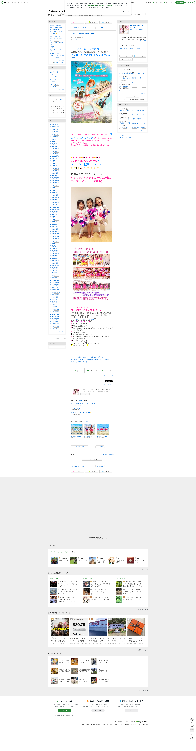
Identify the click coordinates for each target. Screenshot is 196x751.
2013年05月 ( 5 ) (54, 319)
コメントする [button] (93, 370)
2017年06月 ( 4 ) (54, 202)
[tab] (60, 552)
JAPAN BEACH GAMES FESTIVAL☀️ (81, 412)
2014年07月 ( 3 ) (55, 285)
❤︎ (86, 345)
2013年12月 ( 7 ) (54, 302)
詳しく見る (98, 710)
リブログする (107, 370)
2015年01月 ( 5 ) (54, 270)
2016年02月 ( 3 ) (54, 238)
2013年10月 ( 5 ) (54, 307)
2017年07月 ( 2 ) (54, 200)
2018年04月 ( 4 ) (55, 178)
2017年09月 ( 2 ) (54, 195)
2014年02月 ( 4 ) (55, 297)
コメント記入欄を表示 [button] (107, 454)
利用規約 (105, 724)
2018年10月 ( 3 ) (54, 166)
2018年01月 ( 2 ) (54, 185)
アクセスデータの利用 (117, 724)
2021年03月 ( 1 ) (54, 124)
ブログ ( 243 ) (54, 72)
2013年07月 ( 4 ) (55, 314)
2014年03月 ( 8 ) (55, 294)
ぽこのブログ (123, 90)
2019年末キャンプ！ (55, 53)
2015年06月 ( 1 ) (54, 258)
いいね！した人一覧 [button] (107, 375)
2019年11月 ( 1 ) (54, 141)
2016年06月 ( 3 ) (54, 229)
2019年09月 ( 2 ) (54, 146)
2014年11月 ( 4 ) (54, 275)
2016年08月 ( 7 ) (54, 224)
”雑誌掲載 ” (53, 47)
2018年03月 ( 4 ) (55, 180)
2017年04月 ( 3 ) (55, 207)
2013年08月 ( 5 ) (54, 311)
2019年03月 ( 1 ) (54, 153)
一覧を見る (143, 93)
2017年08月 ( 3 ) (54, 197)
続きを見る (143, 40)
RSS (122, 135)
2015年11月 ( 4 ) (54, 246)
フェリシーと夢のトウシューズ (83, 33)
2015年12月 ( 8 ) (54, 243)
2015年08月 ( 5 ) (54, 253)
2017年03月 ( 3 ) (55, 209)
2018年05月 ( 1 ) (54, 175)
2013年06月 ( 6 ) (54, 316)
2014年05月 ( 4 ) (55, 290)
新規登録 (180, 2)
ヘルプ (146, 724)
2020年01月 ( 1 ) (54, 136)
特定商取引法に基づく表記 (133, 724)
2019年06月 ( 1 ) (54, 151)
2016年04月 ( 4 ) (55, 234)
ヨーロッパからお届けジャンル (60, 552)
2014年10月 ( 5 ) (54, 277)
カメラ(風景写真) (121, 578)
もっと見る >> (74, 417)
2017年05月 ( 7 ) (54, 204)
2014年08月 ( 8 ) (54, 282)
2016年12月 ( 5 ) (54, 217)
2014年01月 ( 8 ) (54, 299)
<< (53, 99)
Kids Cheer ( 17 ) (54, 84)
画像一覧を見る (60, 62)
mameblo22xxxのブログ (126, 86)
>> (61, 99)
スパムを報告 (85, 724)
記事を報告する (108, 384)
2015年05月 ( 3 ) (54, 260)
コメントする (93, 459)
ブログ (78, 39)
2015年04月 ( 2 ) (54, 263)
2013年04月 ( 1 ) (54, 321)
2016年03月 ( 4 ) (55, 236)
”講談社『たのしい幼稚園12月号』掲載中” (57, 56)
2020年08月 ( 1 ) (54, 129)
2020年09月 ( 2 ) (55, 127)
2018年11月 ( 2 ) (54, 163)
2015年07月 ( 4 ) (54, 256)
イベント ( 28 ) (54, 77)
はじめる (64, 710)
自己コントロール (55, 36)
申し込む (131, 710)
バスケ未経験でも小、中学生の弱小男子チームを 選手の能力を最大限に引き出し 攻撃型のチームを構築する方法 (132, 119)
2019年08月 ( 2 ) (54, 148)
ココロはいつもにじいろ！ (126, 82)
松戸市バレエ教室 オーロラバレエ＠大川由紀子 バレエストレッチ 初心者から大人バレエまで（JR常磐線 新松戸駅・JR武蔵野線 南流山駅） (132, 127)
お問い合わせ (96, 724)
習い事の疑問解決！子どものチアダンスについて (84, 403)
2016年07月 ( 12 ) (55, 226)
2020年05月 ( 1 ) (54, 132)
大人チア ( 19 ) (54, 79)
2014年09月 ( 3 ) (55, 280)
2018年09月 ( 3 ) (54, 168)
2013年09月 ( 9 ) (54, 309)
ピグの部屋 (141, 29)
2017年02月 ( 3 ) (54, 212)
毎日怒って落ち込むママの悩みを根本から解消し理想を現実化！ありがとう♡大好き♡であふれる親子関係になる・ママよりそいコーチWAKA (132, 73)
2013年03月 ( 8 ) (55, 324)
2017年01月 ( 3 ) (54, 214)
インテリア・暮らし (89, 578)
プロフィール (133, 29)
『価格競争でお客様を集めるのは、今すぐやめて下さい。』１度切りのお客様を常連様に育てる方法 (132, 123)
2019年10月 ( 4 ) (54, 144)
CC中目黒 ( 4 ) (54, 81)
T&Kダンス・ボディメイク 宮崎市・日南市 (131, 110)
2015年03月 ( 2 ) (54, 265)
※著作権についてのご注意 (125, 137)
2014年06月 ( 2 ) (54, 287)
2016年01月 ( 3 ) (54, 241)
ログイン (190, 2)
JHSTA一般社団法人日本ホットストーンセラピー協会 (132, 115)
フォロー (86, 394)
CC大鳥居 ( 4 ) (54, 74)
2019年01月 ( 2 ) (54, 158)
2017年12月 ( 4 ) (54, 187)
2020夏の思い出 (75, 408)
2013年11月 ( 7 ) (54, 304)
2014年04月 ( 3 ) (55, 292)
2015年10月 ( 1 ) (54, 248)
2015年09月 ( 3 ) (54, 251)
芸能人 (74, 552)
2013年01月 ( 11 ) (55, 328)
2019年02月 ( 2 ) (54, 156)
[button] (192, 738)
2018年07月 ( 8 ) (54, 173)
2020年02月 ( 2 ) (55, 134)
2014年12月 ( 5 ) (54, 272)
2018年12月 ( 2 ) (54, 161)
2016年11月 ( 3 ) (54, 219)
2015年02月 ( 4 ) (54, 268)
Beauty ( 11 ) (53, 86)
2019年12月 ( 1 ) (54, 139)
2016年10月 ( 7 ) (54, 221)
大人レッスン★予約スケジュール (83, 319)
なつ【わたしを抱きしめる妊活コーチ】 (130, 78)
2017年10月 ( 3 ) (54, 192)
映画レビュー (54, 578)
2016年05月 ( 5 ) (54, 231)
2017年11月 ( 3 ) (54, 190)
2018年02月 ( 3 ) (54, 183)
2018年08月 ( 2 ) (54, 170)
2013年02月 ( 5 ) (54, 326)
